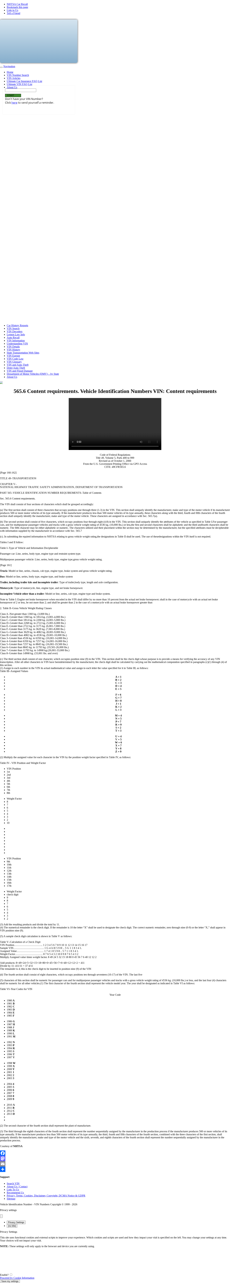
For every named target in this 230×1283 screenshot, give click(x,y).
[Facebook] (115, 1153)
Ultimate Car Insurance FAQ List (24, 81)
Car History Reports (17, 325)
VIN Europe (13, 355)
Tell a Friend (13, 13)
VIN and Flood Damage (20, 370)
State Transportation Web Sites (23, 352)
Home (10, 72)
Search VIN (13, 1183)
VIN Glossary (14, 361)
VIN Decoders (14, 331)
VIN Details (13, 346)
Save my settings (10, 1281)
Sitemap (11, 1198)
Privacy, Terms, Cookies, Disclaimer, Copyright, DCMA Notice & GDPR (46, 1195)
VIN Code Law (15, 358)
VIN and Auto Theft (17, 364)
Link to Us (12, 10)
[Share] (115, 1169)
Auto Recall (13, 337)
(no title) (12, 1226)
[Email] (115, 1164)
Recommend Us (15, 1192)
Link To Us (13, 1189)
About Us (12, 87)
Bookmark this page (17, 7)
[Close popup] (1, 1216)
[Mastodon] (115, 1158)
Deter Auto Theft (16, 367)
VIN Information (16, 340)
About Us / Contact (17, 1186)
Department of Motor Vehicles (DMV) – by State (33, 373)
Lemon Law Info (16, 334)
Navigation (9, 66)
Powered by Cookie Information (17, 1277)
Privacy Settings (16, 1222)
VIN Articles (13, 78)
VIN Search (13, 328)
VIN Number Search (18, 75)
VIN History (13, 349)
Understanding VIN (17, 343)
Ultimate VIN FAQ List (19, 84)
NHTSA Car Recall (17, 4)
